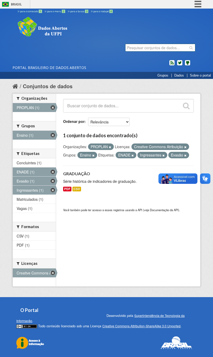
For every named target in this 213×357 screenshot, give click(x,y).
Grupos (162, 75)
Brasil (16, 4)
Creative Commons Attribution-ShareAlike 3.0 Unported (141, 326)
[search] (191, 47)
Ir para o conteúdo (29, 11)
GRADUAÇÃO (76, 173)
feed (172, 65)
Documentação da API (164, 210)
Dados (179, 75)
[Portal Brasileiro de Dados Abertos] (73, 27)
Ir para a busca (77, 11)
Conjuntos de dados (47, 86)
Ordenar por (73, 121)
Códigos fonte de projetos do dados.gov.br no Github (187, 65)
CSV (77, 189)
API (140, 210)
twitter (179, 65)
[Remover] (110, 147)
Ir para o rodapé (101, 11)
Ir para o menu (54, 11)
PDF (67, 189)
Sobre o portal (200, 75)
